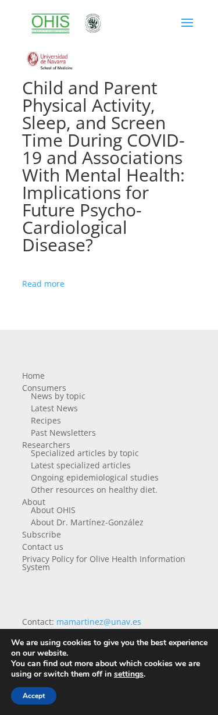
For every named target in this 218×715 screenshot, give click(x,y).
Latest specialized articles (81, 465)
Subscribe (41, 534)
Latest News (54, 408)
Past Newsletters (63, 432)
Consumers (44, 387)
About (33, 501)
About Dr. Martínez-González (87, 522)
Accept (34, 695)
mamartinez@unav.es (98, 621)
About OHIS (53, 509)
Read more (43, 283)
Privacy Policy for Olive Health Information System (103, 562)
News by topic (58, 395)
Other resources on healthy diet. (94, 489)
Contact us (42, 546)
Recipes (46, 420)
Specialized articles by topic (85, 452)
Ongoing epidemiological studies (95, 477)
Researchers (46, 444)
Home (33, 375)
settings (129, 674)
